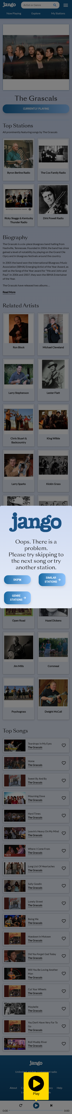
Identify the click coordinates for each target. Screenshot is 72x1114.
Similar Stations (51, 579)
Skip (16, 579)
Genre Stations (16, 597)
